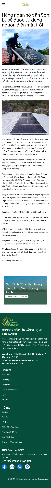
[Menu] (3, 4)
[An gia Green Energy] (25, 4)
